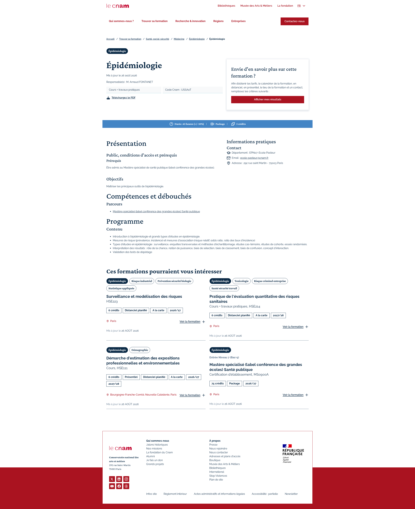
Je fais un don (154, 460)
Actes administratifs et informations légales (219, 493)
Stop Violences (218, 475)
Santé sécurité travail (224, 288)
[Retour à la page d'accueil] (117, 6)
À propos (214, 440)
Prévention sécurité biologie (174, 281)
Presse (213, 444)
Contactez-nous (295, 21)
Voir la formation (190, 321)
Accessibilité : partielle (265, 493)
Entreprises (238, 21)
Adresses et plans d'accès (224, 456)
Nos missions (154, 448)
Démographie (139, 350)
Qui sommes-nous (157, 440)
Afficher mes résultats (267, 99)
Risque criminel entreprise (270, 281)
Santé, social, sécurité (157, 39)
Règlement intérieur (175, 493)
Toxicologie (242, 281)
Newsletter (291, 493)
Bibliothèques (217, 468)
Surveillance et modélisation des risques (144, 296)
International (216, 471)
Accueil (110, 39)
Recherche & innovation (190, 21)
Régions (218, 21)
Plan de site (216, 479)
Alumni (150, 456)
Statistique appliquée (121, 288)
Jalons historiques (157, 444)
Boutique (214, 460)
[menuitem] (226, 5)
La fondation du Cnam (159, 452)
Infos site (151, 493)
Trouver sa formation (155, 21)
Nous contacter (218, 452)
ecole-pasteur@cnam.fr (254, 157)
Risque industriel (141, 281)
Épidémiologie (197, 39)
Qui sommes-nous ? (121, 21)
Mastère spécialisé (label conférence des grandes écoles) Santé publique (156, 211)
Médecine (179, 39)
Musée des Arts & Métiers (224, 464)
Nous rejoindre (218, 448)
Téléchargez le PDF (124, 97)
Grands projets (155, 464)
